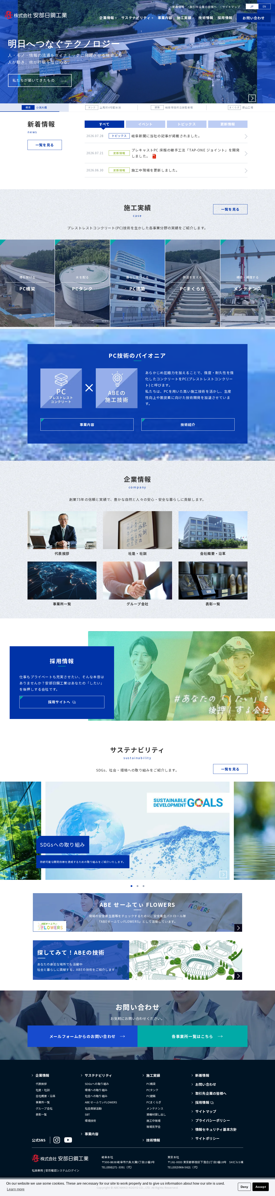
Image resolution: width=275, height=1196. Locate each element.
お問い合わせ (254, 17)
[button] (252, 98)
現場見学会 (154, 1127)
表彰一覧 (41, 1114)
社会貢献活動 (93, 1108)
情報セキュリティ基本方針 (216, 1129)
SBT (87, 1114)
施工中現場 (154, 1121)
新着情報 (178, 6)
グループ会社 (44, 1108)
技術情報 (206, 17)
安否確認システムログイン (62, 1170)
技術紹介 (188, 424)
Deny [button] (244, 1186)
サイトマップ (231, 6)
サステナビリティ (98, 1075)
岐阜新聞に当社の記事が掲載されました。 (166, 135)
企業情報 (42, 1075)
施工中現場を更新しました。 (155, 170)
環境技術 (90, 1121)
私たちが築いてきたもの (33, 80)
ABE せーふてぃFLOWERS (101, 1102)
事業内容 (165, 17)
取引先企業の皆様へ (203, 6)
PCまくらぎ (154, 1102)
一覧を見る (44, 144)
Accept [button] (260, 1186)
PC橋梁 (151, 1084)
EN (264, 6)
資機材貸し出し (156, 1114)
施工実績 (153, 1075)
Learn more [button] (16, 1189)
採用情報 (225, 17)
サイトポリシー (207, 1138)
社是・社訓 (43, 1090)
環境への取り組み (96, 1090)
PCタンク (153, 1090)
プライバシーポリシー (212, 1120)
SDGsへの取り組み (97, 1084)
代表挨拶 (41, 1084)
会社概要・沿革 (45, 1096)
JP (252, 6)
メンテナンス (155, 1108)
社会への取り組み (96, 1096)
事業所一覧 (43, 1102)
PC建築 (151, 1096)
